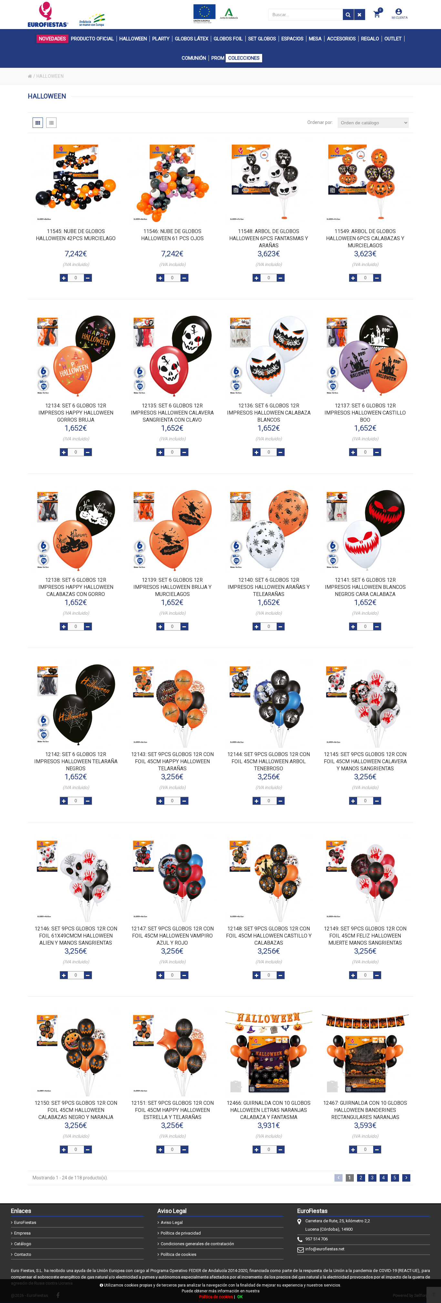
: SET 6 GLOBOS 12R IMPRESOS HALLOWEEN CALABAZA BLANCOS (269, 413)
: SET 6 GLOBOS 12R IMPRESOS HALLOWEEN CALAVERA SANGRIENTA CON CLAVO (172, 413)
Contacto (22, 1254)
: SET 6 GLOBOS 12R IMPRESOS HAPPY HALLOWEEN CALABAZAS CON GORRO (75, 587)
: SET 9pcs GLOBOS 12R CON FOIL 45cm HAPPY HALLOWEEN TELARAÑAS (172, 761)
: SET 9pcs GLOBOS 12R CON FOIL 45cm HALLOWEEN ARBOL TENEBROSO (268, 761)
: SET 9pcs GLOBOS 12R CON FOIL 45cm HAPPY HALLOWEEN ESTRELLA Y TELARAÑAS (172, 1110)
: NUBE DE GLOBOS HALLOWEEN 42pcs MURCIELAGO (76, 234)
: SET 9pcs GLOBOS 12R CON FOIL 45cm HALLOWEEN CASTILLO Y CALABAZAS (269, 936)
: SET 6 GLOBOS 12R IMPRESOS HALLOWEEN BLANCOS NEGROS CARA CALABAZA (365, 587)
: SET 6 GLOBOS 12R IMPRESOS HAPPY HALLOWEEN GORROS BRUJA (75, 413)
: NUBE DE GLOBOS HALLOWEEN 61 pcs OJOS (172, 234)
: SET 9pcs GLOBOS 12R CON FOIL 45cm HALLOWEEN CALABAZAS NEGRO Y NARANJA (76, 1110)
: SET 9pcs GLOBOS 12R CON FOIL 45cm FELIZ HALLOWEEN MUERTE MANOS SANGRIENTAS (365, 936)
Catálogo (22, 1243)
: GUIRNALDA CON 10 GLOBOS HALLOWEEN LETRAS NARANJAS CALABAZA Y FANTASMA (269, 1110)
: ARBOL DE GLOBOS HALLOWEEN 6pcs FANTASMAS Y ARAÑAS (268, 238)
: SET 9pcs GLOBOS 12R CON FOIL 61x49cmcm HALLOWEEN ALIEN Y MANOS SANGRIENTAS (76, 936)
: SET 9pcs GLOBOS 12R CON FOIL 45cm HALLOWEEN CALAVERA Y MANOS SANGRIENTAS (365, 761)
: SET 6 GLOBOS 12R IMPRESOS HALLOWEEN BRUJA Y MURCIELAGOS (172, 587)
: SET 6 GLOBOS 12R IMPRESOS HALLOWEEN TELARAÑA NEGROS (76, 761)
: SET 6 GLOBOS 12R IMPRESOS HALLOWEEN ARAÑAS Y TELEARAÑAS (269, 587)
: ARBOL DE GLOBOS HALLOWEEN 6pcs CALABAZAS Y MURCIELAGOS (365, 238)
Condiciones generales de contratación (197, 1243)
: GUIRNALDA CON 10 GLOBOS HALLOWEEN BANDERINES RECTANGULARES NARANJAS (365, 1110)
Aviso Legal (172, 1222)
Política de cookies (178, 1254)
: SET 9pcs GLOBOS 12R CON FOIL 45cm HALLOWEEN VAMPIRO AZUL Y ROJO (172, 936)
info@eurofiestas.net (324, 1249)
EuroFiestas (25, 1222)
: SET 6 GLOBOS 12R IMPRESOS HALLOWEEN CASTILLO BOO (365, 413)
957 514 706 (316, 1238)
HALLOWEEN (50, 76)
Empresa (22, 1233)
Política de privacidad (181, 1233)
